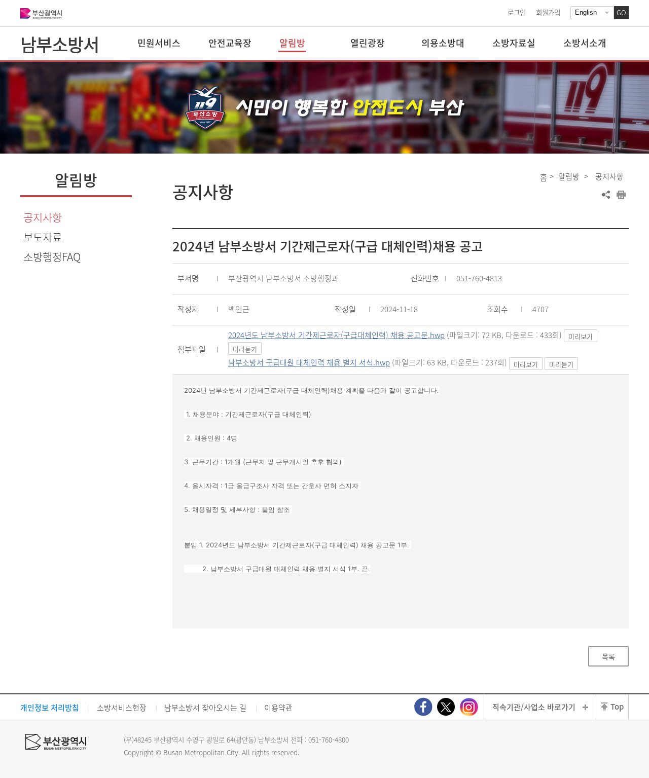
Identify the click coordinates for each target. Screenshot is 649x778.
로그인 (517, 12)
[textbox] (401, 479)
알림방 (569, 176)
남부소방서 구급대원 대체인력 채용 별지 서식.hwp (309, 362)
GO (621, 12)
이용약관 (278, 707)
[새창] (423, 706)
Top (617, 706)
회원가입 (548, 12)
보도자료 (42, 237)
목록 (608, 656)
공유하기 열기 (606, 194)
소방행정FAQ (52, 257)
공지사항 (42, 217)
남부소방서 (59, 44)
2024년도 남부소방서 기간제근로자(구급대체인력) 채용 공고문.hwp (336, 335)
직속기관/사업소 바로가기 (533, 707)
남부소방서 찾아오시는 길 (205, 707)
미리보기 (580, 336)
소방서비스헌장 (122, 707)
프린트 (621, 194)
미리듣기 (245, 349)
